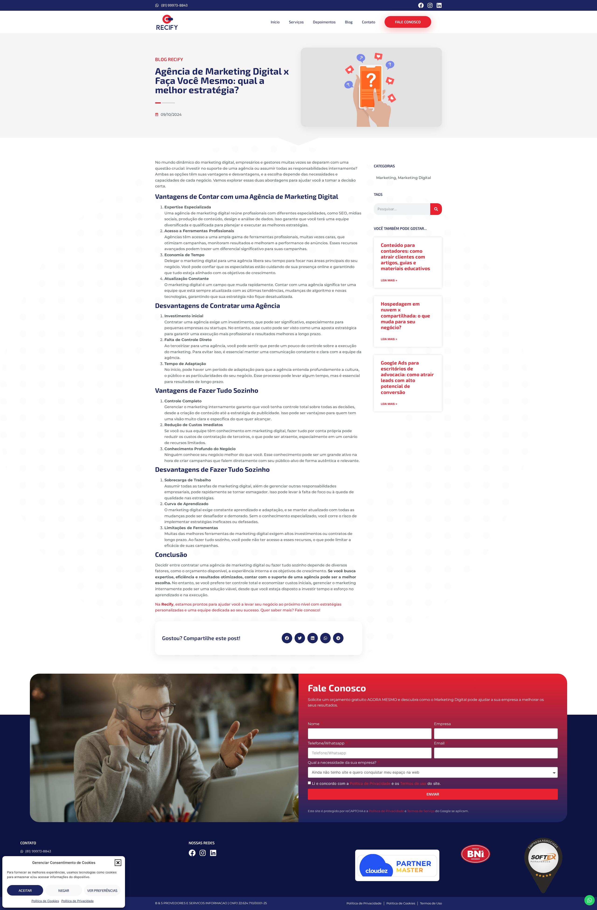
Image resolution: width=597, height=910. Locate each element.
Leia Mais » (389, 280)
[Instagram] (430, 5)
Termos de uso (413, 783)
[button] (118, 862)
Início (275, 22)
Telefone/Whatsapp (326, 743)
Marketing (386, 178)
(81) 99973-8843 (174, 5)
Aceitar (25, 890)
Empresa (442, 724)
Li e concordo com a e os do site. (376, 783)
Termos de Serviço (420, 811)
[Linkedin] (439, 5)
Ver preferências (102, 890)
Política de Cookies (45, 901)
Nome (314, 724)
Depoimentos (324, 22)
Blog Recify (169, 59)
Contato (368, 22)
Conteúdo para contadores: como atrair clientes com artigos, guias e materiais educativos (405, 256)
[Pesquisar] (436, 209)
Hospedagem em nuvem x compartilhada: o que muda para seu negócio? (405, 315)
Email (439, 743)
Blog (349, 22)
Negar (63, 890)
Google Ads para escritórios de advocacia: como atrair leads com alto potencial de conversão (407, 377)
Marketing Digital (414, 178)
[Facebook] (421, 5)
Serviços (296, 22)
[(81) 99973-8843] (157, 5)
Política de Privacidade (77, 901)
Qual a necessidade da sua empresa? (342, 763)
